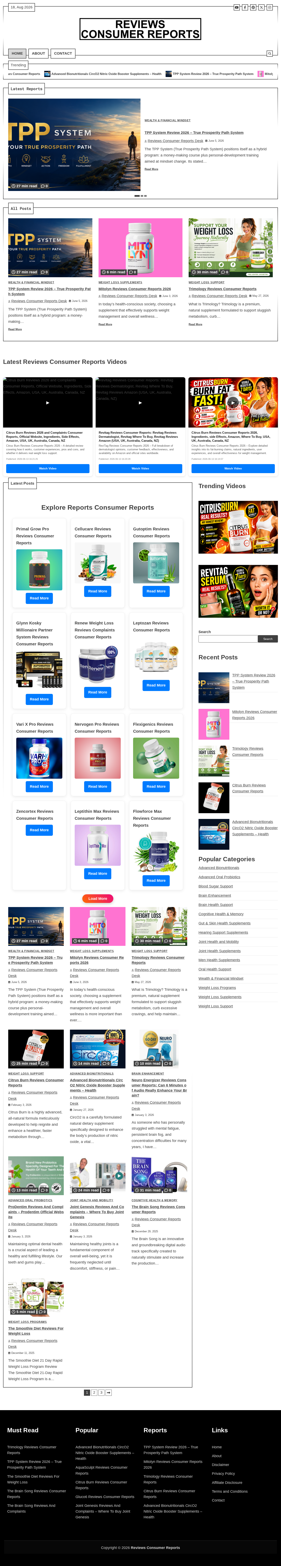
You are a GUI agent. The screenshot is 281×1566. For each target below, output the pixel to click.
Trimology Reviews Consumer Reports (223, 289)
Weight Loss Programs (27, 1322)
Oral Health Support (215, 969)
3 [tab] (145, 196)
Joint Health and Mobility (91, 1200)
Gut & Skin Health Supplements (225, 923)
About (38, 53)
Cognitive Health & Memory (155, 1200)
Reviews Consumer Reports (155, 1548)
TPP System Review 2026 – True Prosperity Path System (118, 74)
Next (109, 1393)
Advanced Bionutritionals (92, 1073)
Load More (97, 899)
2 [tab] (142, 196)
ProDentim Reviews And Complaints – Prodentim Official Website (36, 1212)
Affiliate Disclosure (227, 1483)
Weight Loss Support (206, 282)
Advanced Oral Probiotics (30, 1200)
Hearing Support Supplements (223, 932)
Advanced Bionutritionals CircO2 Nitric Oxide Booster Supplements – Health (97, 1085)
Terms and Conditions (230, 1491)
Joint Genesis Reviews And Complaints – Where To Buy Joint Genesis (97, 1212)
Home (17, 53)
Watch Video (48, 468)
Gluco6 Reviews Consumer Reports (104, 1497)
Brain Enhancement (148, 1073)
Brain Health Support (216, 905)
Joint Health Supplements (220, 951)
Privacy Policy (223, 1474)
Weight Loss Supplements (120, 282)
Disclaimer (220, 1465)
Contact (63, 53)
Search (205, 632)
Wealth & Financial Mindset (168, 120)
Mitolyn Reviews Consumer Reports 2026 (199, 74)
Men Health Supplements (219, 960)
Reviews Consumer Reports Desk (175, 141)
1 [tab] (137, 196)
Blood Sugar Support (216, 886)
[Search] (270, 54)
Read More (151, 169)
